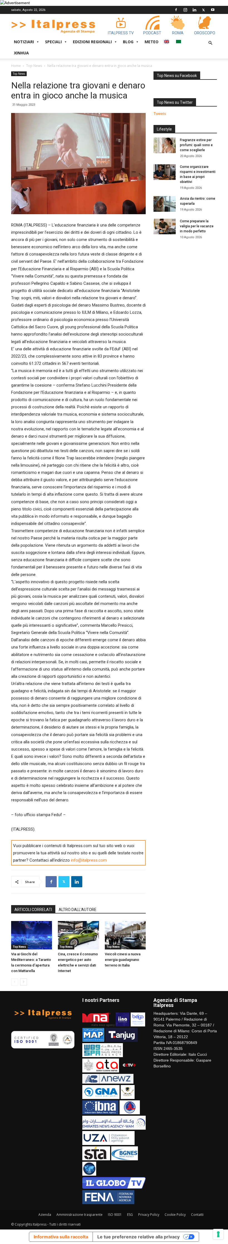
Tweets (159, 113)
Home (16, 65)
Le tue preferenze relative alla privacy (138, 1237)
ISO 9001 (115, 1214)
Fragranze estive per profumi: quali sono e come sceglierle (196, 145)
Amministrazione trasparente (79, 1214)
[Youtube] (213, 10)
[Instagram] (185, 10)
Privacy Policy (148, 1214)
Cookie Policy (175, 1214)
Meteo (151, 41)
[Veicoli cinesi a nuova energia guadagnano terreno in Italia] (125, 935)
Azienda (44, 1214)
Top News (34, 65)
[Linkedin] (194, 10)
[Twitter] (203, 10)
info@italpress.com (89, 860)
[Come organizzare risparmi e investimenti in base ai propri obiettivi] (164, 172)
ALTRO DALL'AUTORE (77, 909)
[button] (210, 43)
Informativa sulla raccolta (61, 1237)
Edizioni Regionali (92, 41)
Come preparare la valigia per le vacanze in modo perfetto (197, 226)
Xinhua (21, 53)
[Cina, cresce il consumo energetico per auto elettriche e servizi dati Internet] (78, 935)
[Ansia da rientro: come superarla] (164, 204)
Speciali (53, 41)
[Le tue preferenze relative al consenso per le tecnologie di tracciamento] (218, 1234)
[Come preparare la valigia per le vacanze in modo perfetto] (164, 226)
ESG (130, 1214)
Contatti (197, 1214)
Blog (128, 41)
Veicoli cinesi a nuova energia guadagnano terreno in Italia (122, 959)
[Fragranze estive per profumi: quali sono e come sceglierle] (164, 145)
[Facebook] (176, 10)
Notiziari (24, 41)
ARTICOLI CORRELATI (33, 909)
